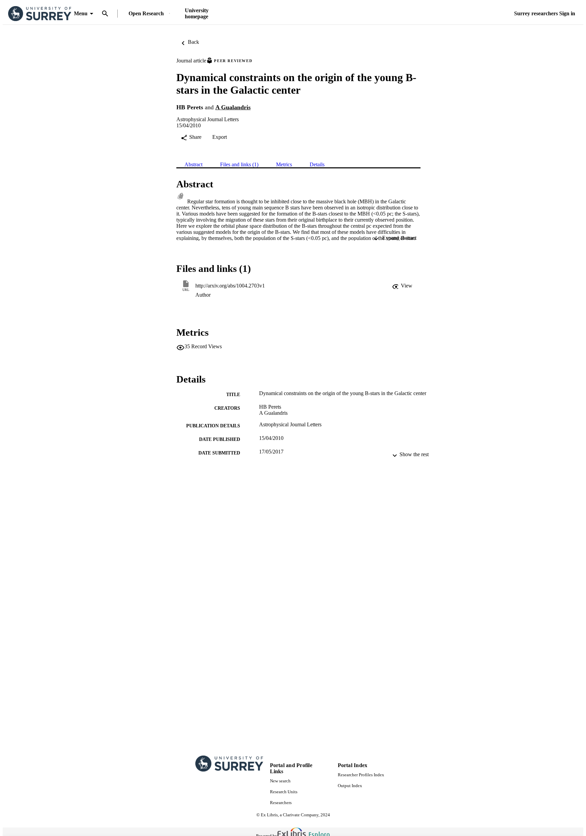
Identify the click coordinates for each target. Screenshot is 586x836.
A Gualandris (233, 107)
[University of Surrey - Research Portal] (39, 13)
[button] (402, 286)
